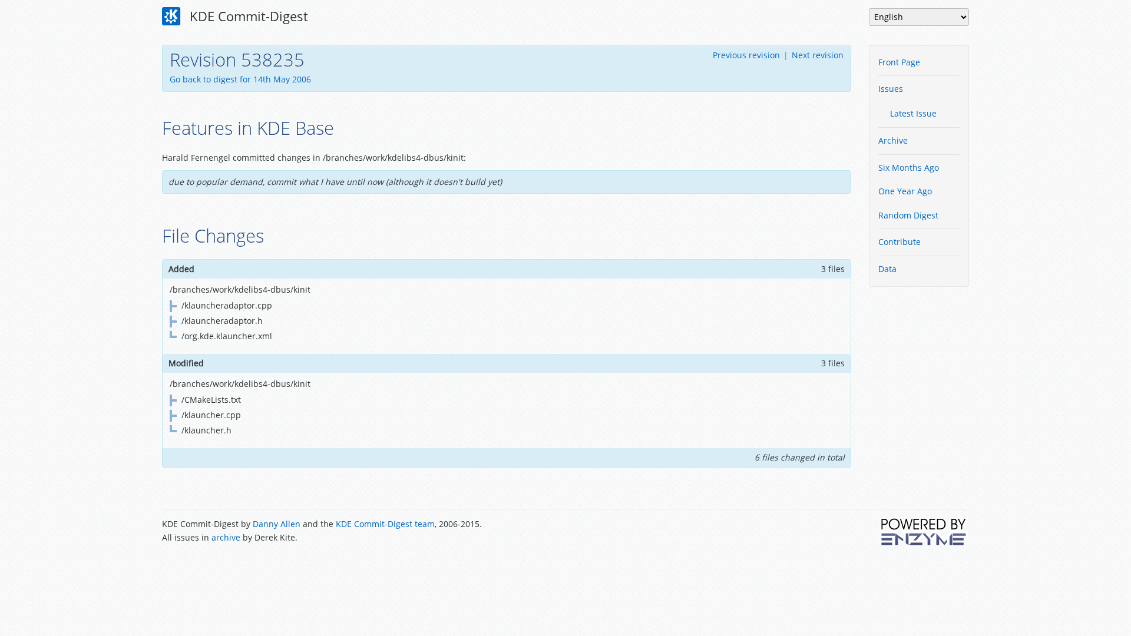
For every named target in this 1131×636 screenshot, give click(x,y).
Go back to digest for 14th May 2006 (240, 79)
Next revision (818, 55)
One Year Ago (905, 191)
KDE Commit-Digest (247, 16)
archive (225, 537)
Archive (893, 140)
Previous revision (746, 55)
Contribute (899, 241)
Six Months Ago (908, 167)
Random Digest (908, 215)
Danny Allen (276, 523)
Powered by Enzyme (924, 531)
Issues (890, 88)
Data (887, 268)
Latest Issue (913, 113)
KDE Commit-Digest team (385, 523)
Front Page (899, 62)
